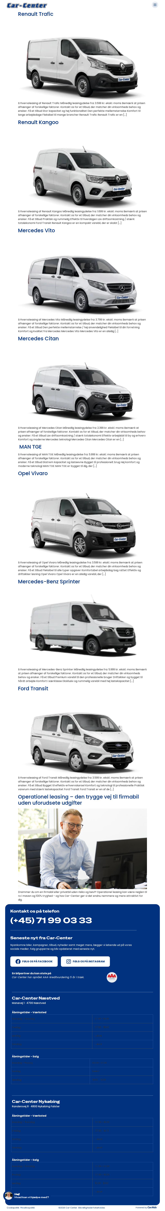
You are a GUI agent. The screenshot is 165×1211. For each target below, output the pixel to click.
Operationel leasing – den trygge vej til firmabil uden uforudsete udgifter (78, 799)
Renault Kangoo (38, 122)
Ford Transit (33, 688)
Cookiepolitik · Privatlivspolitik (21, 1207)
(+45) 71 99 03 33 (51, 920)
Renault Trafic (35, 14)
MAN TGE (30, 446)
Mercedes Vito (36, 230)
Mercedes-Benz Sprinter (49, 581)
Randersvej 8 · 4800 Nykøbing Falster (36, 1106)
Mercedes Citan (38, 338)
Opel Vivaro (33, 473)
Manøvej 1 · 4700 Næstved (29, 1003)
